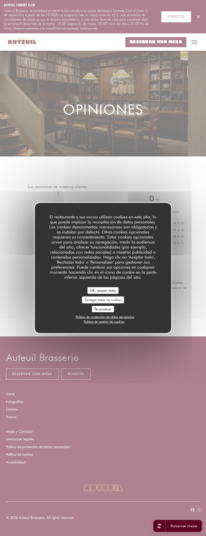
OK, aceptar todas (103, 290)
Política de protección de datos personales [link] (105, 317)
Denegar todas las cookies (103, 300)
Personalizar (103, 309)
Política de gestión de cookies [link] (104, 322)
